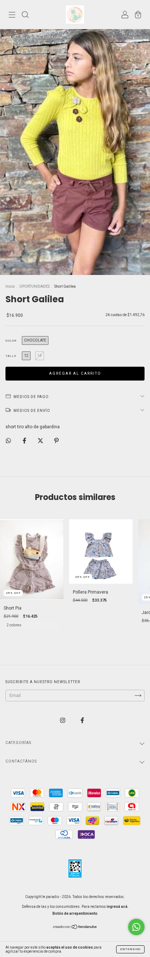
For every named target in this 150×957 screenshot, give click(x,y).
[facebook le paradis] (82, 720)
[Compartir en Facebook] (24, 440)
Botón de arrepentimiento (75, 913)
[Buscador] (25, 15)
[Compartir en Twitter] (41, 440)
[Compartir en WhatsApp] (8, 441)
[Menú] (12, 15)
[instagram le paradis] (63, 720)
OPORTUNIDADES (34, 286)
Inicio (10, 286)
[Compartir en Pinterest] (56, 440)
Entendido (130, 949)
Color (10, 340)
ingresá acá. (118, 907)
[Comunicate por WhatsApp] (136, 927)
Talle (10, 356)
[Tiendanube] (75, 927)
